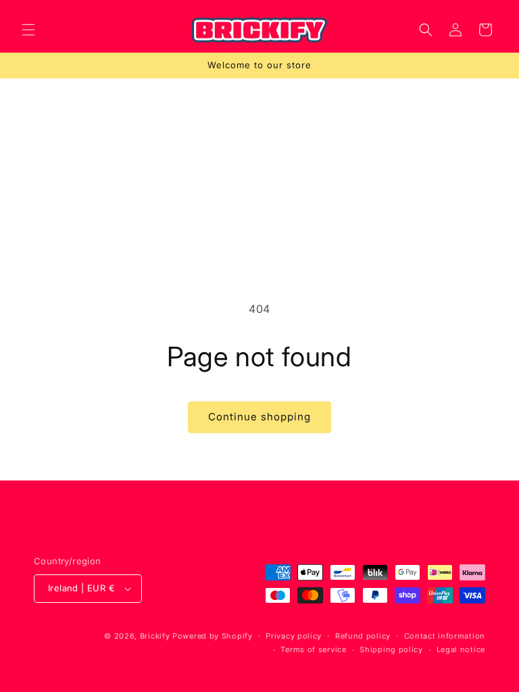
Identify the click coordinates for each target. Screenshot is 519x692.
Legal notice (461, 649)
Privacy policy (294, 636)
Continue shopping (259, 416)
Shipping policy (391, 649)
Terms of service (313, 649)
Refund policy (363, 636)
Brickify (155, 636)
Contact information (444, 636)
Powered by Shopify (212, 636)
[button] (28, 30)
